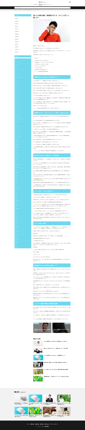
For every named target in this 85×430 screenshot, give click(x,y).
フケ (16, 123)
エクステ (17, 69)
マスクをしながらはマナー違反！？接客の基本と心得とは (21, 416)
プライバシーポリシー (54, 424)
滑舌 (16, 185)
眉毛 (16, 198)
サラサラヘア (18, 87)
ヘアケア (17, 131)
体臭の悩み (17, 146)
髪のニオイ (17, 236)
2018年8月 (16, 41)
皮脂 (16, 195)
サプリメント (18, 85)
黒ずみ (17, 244)
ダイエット (17, 105)
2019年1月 (16, 28)
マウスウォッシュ (18, 136)
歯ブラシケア (18, 164)
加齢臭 (17, 149)
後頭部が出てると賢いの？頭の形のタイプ (41, 60)
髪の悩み (44, 4)
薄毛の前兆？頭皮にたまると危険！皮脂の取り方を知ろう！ (56, 362)
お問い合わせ (46, 424)
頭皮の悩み (40, 4)
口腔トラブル (18, 154)
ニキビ (17, 113)
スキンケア (17, 98)
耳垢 (16, 211)
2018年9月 (16, 39)
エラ (16, 72)
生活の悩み (20, 10)
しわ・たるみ (18, 62)
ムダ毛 (17, 139)
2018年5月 (16, 49)
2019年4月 (16, 21)
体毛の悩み (17, 144)
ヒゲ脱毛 (17, 121)
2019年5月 (16, 18)
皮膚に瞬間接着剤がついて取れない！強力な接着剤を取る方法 (49, 416)
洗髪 (16, 182)
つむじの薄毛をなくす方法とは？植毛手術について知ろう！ (56, 341)
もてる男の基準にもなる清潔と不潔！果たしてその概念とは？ (49, 404)
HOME (16, 10)
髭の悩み (17, 241)
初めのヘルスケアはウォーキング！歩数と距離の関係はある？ (63, 404)
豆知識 (17, 218)
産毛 (16, 190)
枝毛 (16, 162)
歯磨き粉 (17, 172)
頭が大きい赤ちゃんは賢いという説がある (41, 64)
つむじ (17, 67)
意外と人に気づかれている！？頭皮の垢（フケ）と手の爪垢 (56, 348)
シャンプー (17, 95)
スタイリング (18, 100)
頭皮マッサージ (18, 231)
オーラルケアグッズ (19, 77)
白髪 (16, 193)
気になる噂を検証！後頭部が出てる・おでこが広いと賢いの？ (31, 10)
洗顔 (16, 180)
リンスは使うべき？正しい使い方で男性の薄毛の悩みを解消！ (56, 369)
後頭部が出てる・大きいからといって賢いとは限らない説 (43, 62)
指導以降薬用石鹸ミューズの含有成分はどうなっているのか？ (21, 404)
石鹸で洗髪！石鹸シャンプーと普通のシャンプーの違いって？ (63, 416)
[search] (70, 8)
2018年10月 (17, 36)
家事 (16, 159)
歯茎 (16, 175)
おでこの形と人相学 (38, 67)
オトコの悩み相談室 (45, 426)
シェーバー (17, 90)
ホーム (32, 4)
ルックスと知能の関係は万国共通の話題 (41, 71)
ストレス (17, 103)
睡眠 (16, 203)
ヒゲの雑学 (17, 116)
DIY (16, 59)
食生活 (17, 234)
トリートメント (18, 108)
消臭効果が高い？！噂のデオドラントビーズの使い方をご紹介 (56, 376)
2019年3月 (16, 23)
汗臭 (16, 177)
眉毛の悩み (36, 4)
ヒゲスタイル (18, 118)
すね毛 (17, 64)
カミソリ (17, 82)
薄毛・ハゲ (17, 216)
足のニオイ (17, 221)
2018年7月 (16, 44)
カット (17, 80)
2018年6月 (16, 46)
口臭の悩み (17, 157)
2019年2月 (16, 26)
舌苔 (16, 213)
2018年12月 (17, 31)
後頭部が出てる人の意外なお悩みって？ (41, 69)
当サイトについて (49, 4)
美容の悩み (17, 208)
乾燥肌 (17, 141)
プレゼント (17, 126)
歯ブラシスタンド (18, 167)
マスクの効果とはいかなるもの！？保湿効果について (54, 355)
